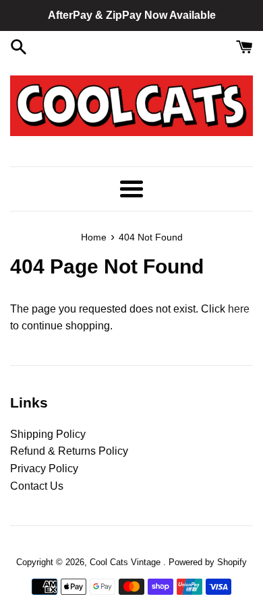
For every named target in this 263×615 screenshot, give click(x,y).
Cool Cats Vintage (126, 562)
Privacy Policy (44, 468)
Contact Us (36, 486)
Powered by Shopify (208, 562)
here (239, 309)
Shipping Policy (48, 434)
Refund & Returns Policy (69, 451)
